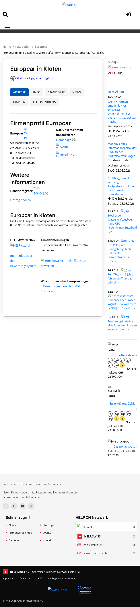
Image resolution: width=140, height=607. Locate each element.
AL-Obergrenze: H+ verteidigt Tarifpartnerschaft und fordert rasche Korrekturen (121, 186)
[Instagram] (31, 506)
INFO (36, 92)
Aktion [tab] (119, 92)
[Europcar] (24, 245)
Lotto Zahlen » (127, 355)
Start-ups (48, 525)
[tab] (111, 92)
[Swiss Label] (57, 589)
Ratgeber (14, 540)
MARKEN (19, 102)
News (12, 525)
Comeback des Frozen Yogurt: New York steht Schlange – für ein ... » (122, 304)
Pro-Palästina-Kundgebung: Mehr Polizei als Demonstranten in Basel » (120, 253)
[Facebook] (6, 506)
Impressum (9, 578)
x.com (63, 146)
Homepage (64, 140)
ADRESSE (19, 92)
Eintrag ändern (20, 200)
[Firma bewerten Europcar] (53, 260)
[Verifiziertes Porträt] (25, 134)
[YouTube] (23, 506)
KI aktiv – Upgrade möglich (34, 78)
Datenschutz (26, 578)
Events (47, 532)
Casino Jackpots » (125, 447)
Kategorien (22, 46)
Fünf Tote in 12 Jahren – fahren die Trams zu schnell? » (122, 278)
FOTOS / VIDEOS (44, 102)
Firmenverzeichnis (20, 532)
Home (7, 46)
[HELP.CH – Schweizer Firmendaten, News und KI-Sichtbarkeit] (106, 526)
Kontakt (47, 540)
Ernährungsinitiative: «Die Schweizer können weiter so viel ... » (122, 325)
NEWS (76, 92)
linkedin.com (68, 154)
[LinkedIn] (14, 506)
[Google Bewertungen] (85, 590)
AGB (40, 578)
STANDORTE (56, 92)
